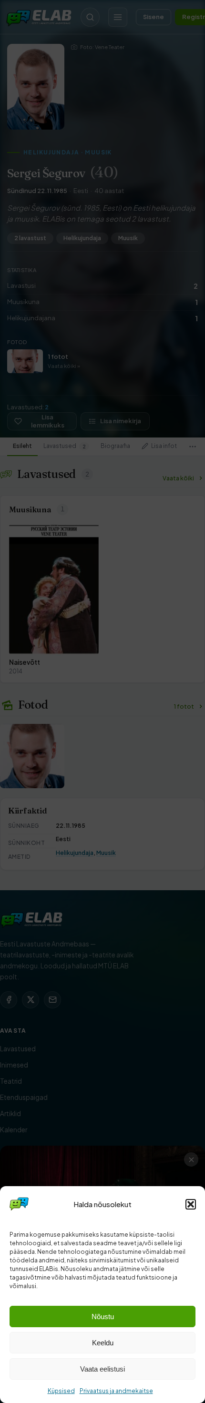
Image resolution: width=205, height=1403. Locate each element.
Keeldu (102, 1343)
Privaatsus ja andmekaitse (116, 1390)
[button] (190, 1204)
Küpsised (61, 1390)
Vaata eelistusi (102, 1369)
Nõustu (103, 1316)
